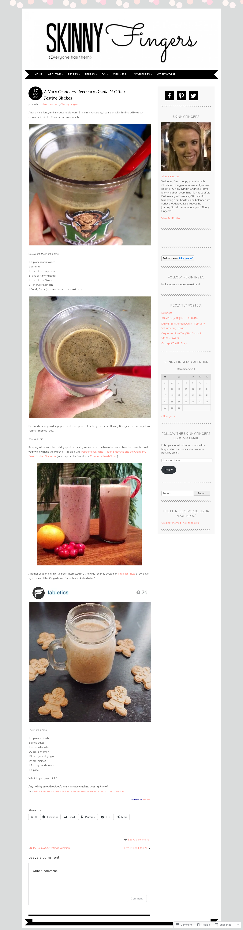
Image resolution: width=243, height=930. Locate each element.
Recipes (73, 74)
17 (179, 395)
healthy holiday (54, 791)
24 (179, 401)
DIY (104, 74)
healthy (65, 791)
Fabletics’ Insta (126, 573)
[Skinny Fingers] (121, 68)
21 (207, 395)
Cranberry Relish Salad (103, 456)
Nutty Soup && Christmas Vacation (49, 847)
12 (193, 389)
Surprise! (166, 312)
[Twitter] (193, 95)
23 (172, 401)
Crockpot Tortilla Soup (174, 343)
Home (38, 74)
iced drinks (119, 791)
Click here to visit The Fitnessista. (180, 522)
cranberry (92, 791)
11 (186, 389)
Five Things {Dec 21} (137, 847)
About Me (54, 74)
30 (172, 407)
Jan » (172, 416)
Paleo (43, 104)
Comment (137, 898)
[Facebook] (169, 95)
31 (179, 407)
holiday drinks (40, 791)
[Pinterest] (181, 95)
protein (100, 791)
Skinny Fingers (70, 104)
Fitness (90, 74)
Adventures (141, 74)
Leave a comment (138, 839)
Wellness (119, 74)
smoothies (108, 791)
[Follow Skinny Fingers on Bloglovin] (177, 260)
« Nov (164, 416)
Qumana (146, 799)
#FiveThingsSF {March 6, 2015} (179, 318)
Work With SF (166, 74)
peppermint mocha (78, 791)
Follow (169, 469)
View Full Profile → (172, 218)
